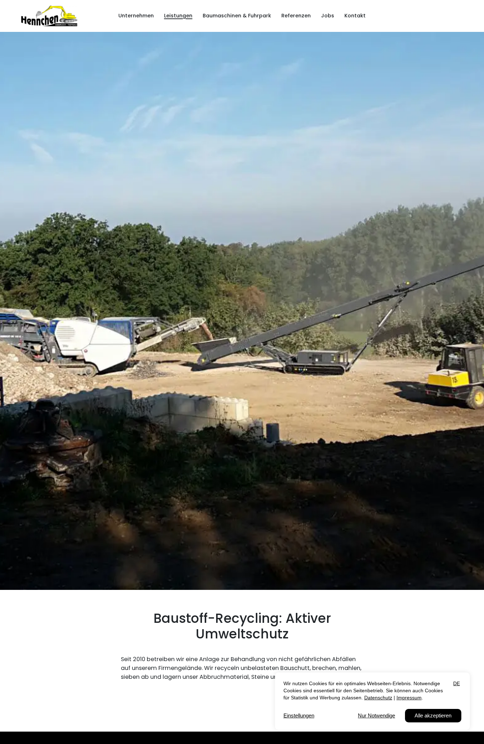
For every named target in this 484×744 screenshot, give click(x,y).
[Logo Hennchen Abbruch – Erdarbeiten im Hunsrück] (49, 16)
